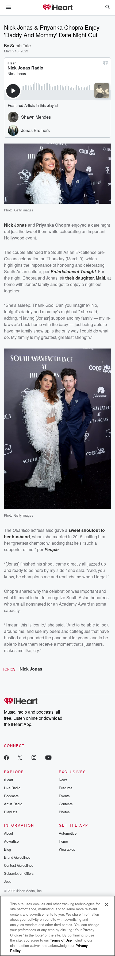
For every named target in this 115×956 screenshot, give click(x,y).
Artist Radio (13, 803)
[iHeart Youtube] (48, 757)
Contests (66, 803)
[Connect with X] (20, 757)
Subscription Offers (19, 873)
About (8, 833)
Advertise (11, 841)
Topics (9, 669)
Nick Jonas (31, 669)
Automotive (67, 833)
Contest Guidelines (18, 865)
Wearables (67, 849)
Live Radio (12, 787)
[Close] (106, 904)
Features (65, 787)
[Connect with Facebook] (6, 757)
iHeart (8, 779)
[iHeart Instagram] (34, 757)
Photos (64, 811)
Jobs (7, 881)
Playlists (10, 811)
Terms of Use (61, 940)
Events (64, 795)
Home (63, 841)
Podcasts (11, 795)
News (63, 779)
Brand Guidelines (17, 857)
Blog (7, 849)
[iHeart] (57, 7)
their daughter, (80, 278)
